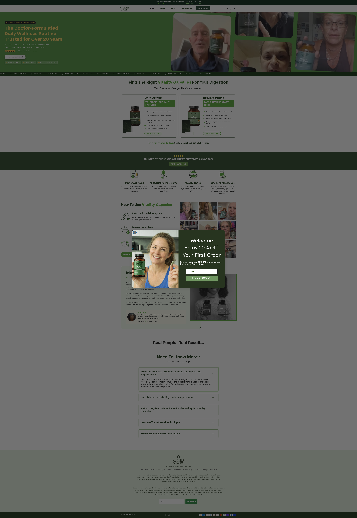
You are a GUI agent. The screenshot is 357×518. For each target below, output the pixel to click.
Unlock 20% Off (202, 278)
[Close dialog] (134, 232)
